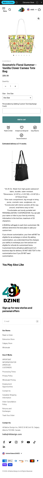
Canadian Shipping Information (9, 396)
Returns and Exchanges (6, 410)
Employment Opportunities (7, 385)
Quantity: (5, 81)
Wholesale (6, 347)
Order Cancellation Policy (9, 403)
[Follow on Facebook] (4, 442)
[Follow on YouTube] (28, 442)
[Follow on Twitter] (10, 442)
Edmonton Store (28, 2)
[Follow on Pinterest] (22, 442)
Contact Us (6, 391)
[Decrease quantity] (5, 86)
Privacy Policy (7, 376)
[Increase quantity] (15, 86)
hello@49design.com (12, 434)
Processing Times (9, 372)
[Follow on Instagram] (16, 442)
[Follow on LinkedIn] (4, 446)
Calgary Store (7, 343)
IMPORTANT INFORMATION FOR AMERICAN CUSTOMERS (9, 363)
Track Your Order (8, 415)
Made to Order (8, 2)
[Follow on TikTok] (34, 442)
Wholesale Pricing (9, 380)
